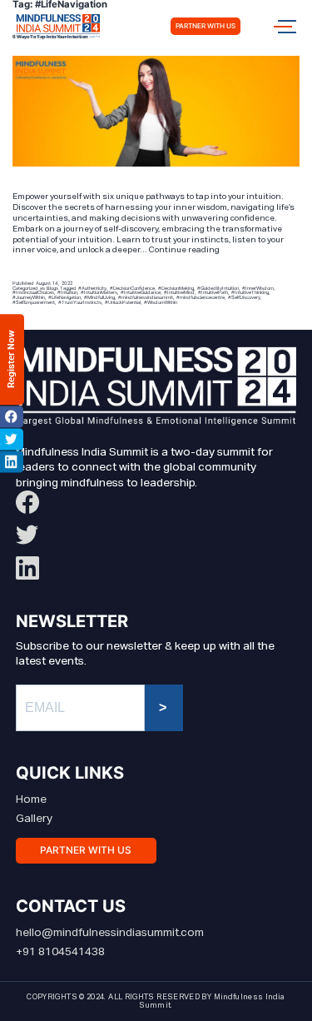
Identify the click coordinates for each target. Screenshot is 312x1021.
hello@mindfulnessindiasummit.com (110, 933)
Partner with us (205, 26)
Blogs (52, 288)
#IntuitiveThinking (250, 292)
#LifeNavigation (64, 297)
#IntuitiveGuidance (141, 292)
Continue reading (184, 250)
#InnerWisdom (258, 288)
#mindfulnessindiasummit (145, 297)
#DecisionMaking (176, 288)
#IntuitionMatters (99, 292)
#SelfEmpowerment (33, 302)
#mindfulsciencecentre (200, 297)
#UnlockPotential (123, 302)
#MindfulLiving (99, 297)
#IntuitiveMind (179, 292)
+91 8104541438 (60, 952)
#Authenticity (92, 288)
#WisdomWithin (160, 302)
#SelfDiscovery (244, 297)
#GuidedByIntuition (218, 288)
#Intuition (67, 292)
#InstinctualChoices (33, 292)
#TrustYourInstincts (80, 302)
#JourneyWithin (28, 297)
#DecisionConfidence (132, 288)
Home (31, 799)
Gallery (34, 818)
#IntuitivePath (213, 292)
